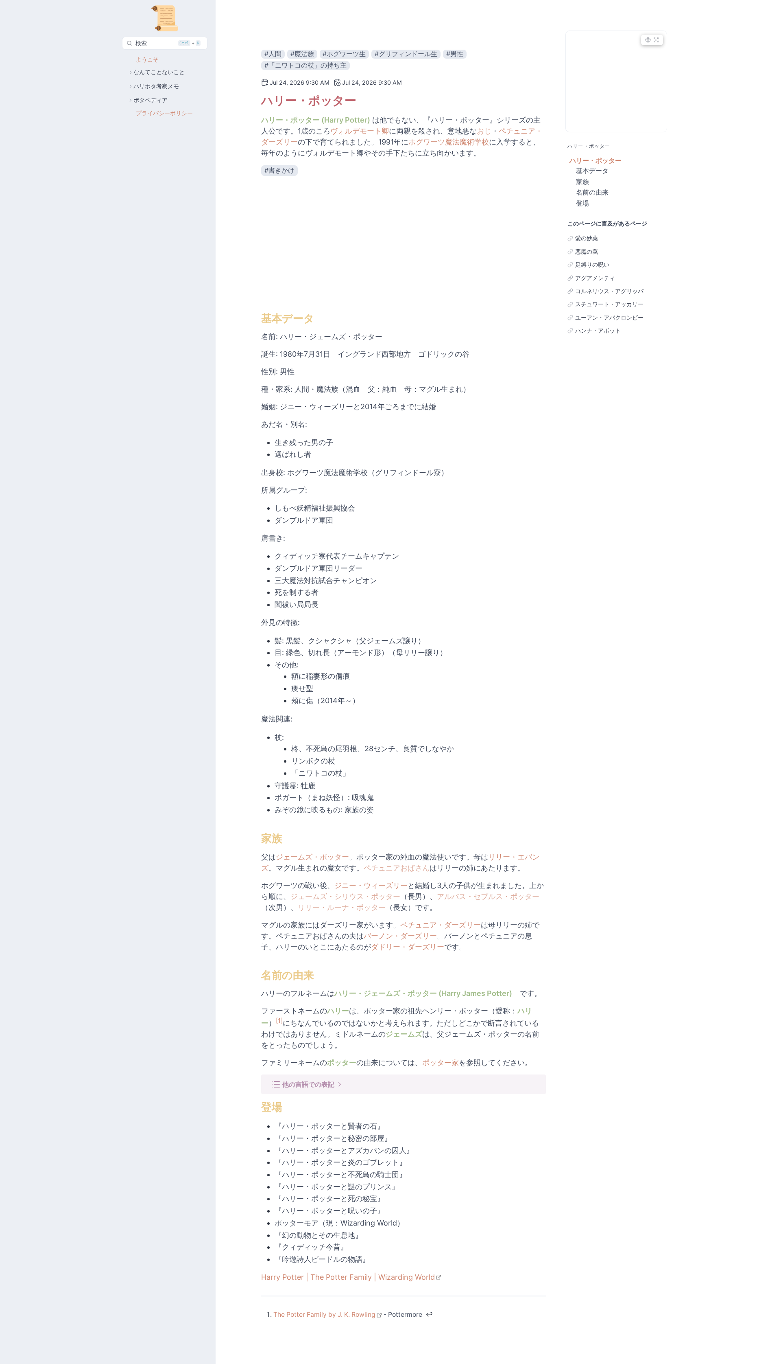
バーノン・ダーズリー (400, 936)
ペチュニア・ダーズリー (440, 925)
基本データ (592, 171)
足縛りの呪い (592, 264)
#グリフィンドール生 (406, 54)
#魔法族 (302, 54)
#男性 (454, 54)
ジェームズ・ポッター (312, 857)
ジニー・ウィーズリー (371, 885)
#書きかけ (279, 171)
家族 (582, 182)
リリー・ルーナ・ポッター (342, 907)
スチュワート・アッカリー (609, 304)
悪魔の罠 (586, 251)
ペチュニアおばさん (397, 868)
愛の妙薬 (586, 238)
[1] (279, 1020)
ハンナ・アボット (598, 330)
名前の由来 (592, 192)
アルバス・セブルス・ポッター (488, 896)
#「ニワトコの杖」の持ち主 (305, 65)
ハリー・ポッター (595, 160)
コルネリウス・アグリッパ (609, 291)
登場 (582, 203)
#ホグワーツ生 (344, 54)
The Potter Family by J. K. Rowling (324, 1314)
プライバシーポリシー (164, 113)
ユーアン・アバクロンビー (609, 317)
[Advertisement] (403, 244)
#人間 (272, 54)
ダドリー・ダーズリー (407, 947)
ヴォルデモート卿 (359, 131)
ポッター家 (440, 1062)
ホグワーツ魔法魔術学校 (448, 142)
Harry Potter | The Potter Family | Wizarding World (348, 1277)
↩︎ (429, 1314)
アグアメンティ (595, 278)
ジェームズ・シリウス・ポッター (345, 896)
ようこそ (147, 59)
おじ (484, 131)
